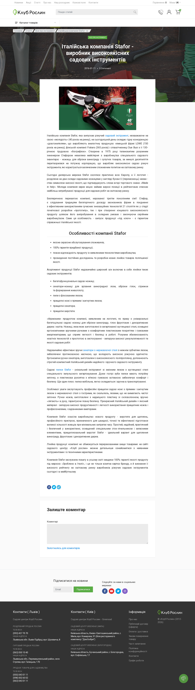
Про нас (47, 3)
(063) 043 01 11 (20, 681)
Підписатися (83, 589)
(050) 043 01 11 (20, 675)
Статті (37, 3)
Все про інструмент (45, 31)
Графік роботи (136, 660)
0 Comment (105, 68)
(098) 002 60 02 (20, 678)
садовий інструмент (116, 135)
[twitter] (54, 487)
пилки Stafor (63, 369)
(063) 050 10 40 (20, 652)
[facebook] (49, 487)
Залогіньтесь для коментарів (63, 548)
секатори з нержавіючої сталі (100, 350)
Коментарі (52, 521)
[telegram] (59, 487)
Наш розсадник (62, 3)
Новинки (18, 3)
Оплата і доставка (138, 631)
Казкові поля (79, 3)
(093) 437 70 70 (20, 633)
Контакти (93, 3)
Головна (18, 31)
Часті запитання (137, 643)
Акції (28, 3)
